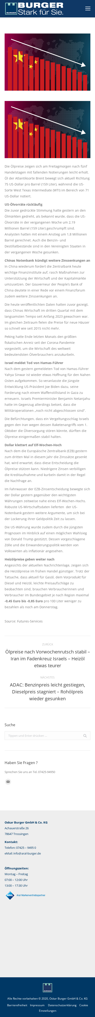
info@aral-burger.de (27, 853)
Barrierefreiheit (17, 1005)
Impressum (37, 1005)
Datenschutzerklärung (62, 1005)
